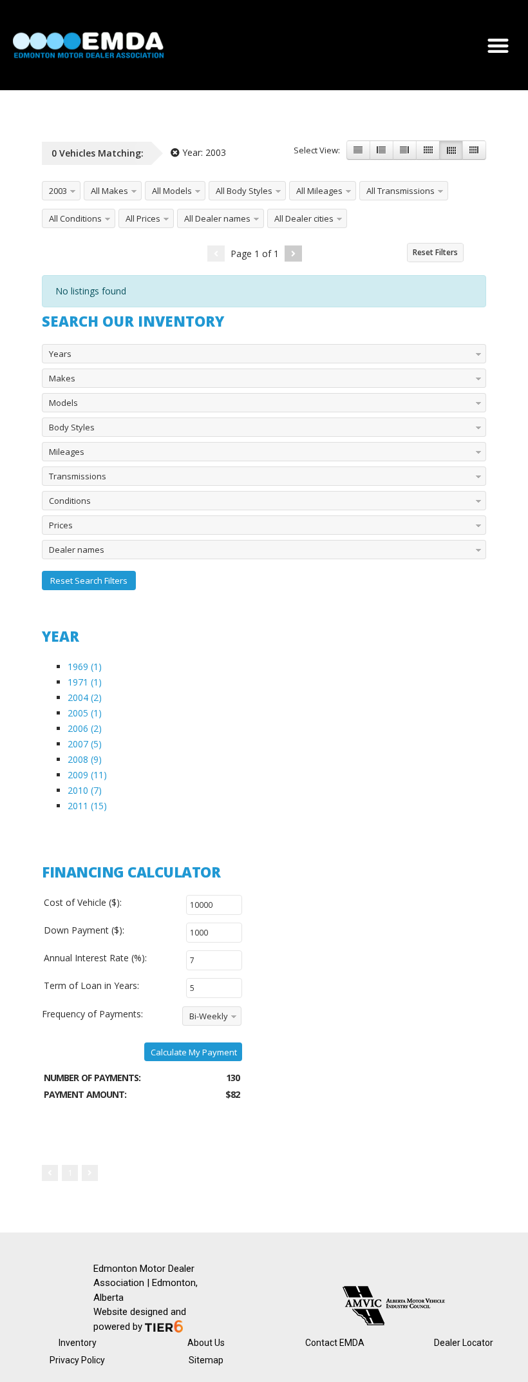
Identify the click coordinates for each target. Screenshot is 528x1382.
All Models (172, 191)
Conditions (70, 500)
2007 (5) (85, 744)
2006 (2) (85, 728)
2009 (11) (87, 775)
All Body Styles (244, 191)
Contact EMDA (334, 1343)
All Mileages (319, 191)
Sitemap (206, 1360)
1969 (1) (85, 666)
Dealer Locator (463, 1343)
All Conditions (75, 218)
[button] (499, 45)
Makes (62, 378)
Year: (203, 152)
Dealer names (76, 549)
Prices (61, 525)
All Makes (109, 191)
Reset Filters (435, 252)
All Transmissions (400, 191)
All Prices (143, 218)
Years (60, 354)
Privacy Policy (77, 1360)
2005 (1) (85, 713)
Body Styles (72, 427)
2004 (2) (85, 697)
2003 (58, 191)
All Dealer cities (304, 218)
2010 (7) (85, 790)
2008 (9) (85, 759)
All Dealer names (217, 218)
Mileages (66, 451)
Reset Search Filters (88, 580)
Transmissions (77, 476)
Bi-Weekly (208, 1016)
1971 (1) (85, 682)
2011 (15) (87, 806)
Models (63, 402)
